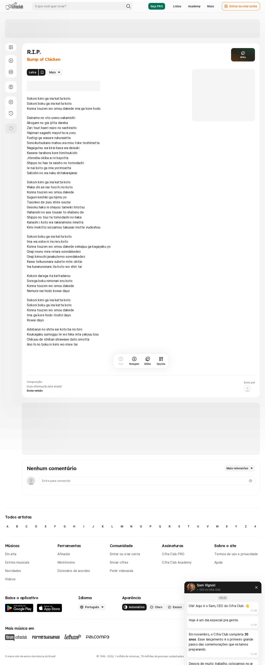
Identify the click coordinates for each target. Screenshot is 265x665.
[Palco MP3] (97, 637)
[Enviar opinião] (11, 102)
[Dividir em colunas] (11, 72)
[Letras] (73, 636)
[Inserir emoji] (250, 480)
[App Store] (49, 608)
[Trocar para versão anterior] (11, 113)
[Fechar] (256, 587)
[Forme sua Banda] (45, 637)
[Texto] (11, 87)
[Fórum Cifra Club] (16, 637)
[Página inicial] (14, 6)
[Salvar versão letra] (42, 72)
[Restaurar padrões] (11, 128)
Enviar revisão (35, 390)
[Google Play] (19, 608)
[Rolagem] (11, 61)
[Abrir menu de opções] (11, 47)
